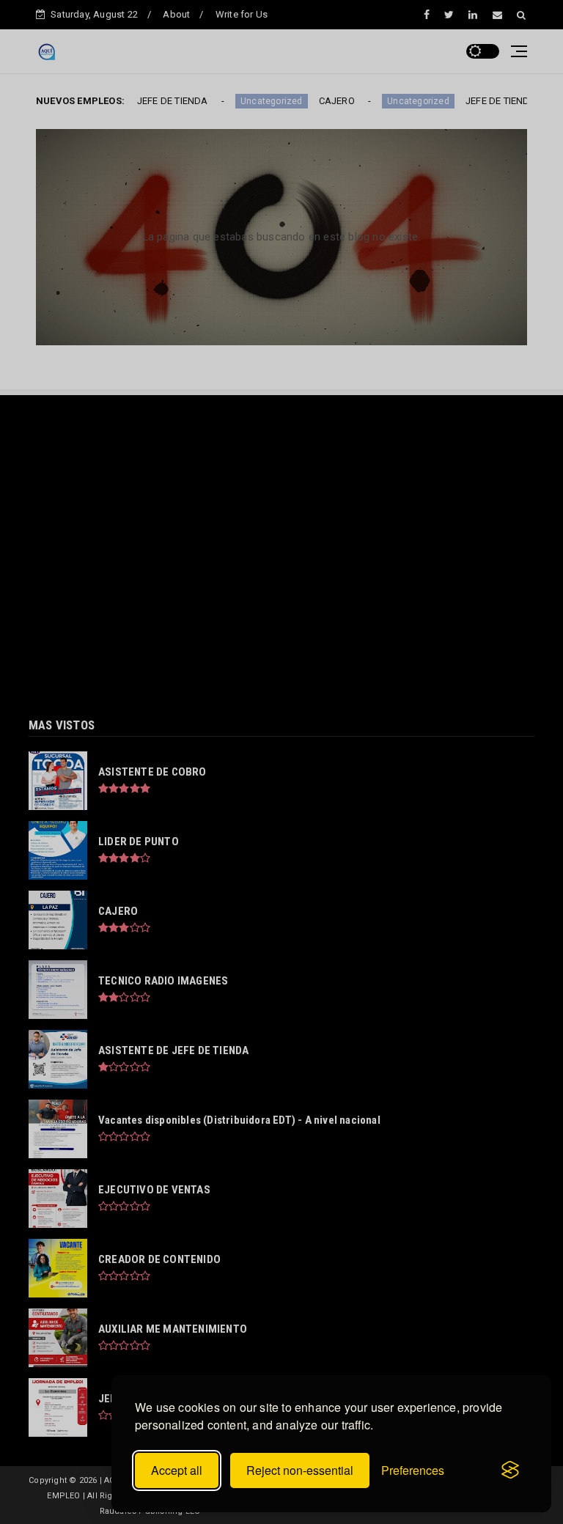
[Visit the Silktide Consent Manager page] (510, 1470)
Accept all (176, 1470)
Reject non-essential (299, 1470)
